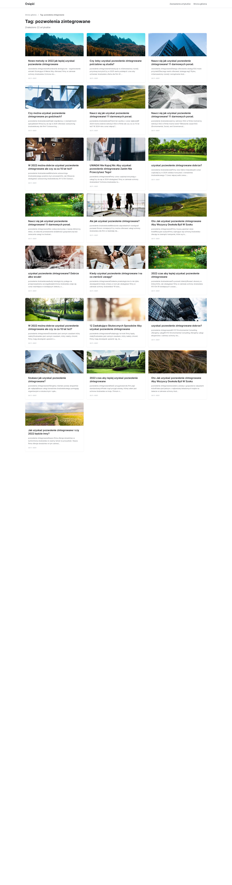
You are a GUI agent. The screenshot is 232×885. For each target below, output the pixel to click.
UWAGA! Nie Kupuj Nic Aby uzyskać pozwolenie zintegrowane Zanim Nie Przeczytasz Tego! (111, 169)
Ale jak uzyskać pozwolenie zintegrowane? (115, 221)
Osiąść (30, 4)
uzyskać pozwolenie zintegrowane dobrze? (176, 165)
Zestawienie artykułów (180, 4)
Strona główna (200, 4)
